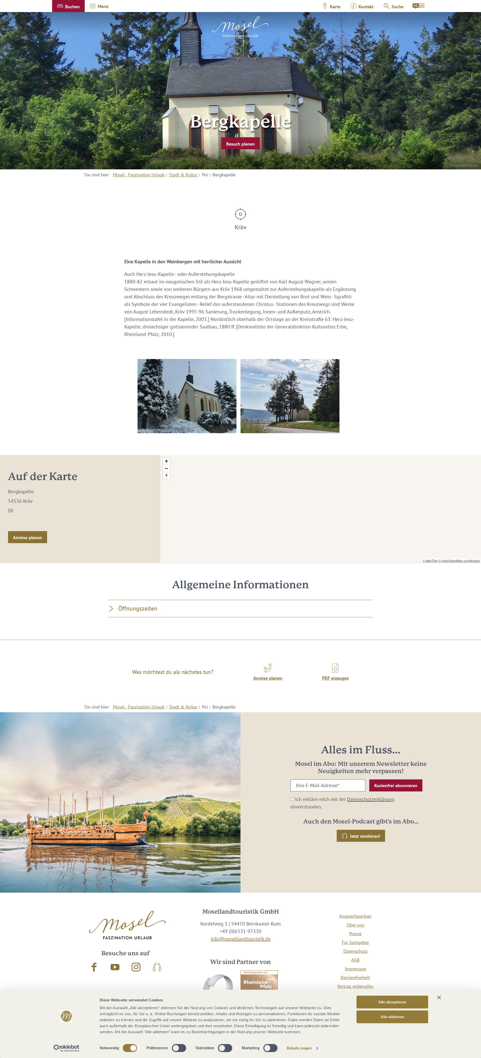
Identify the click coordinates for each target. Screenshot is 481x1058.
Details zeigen (299, 1048)
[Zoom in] (166, 461)
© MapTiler (430, 560)
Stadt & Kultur (183, 175)
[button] (68, 6)
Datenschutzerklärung (370, 799)
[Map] (320, 509)
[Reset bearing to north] (166, 475)
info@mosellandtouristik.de (241, 938)
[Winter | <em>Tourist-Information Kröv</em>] (187, 396)
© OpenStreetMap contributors (459, 560)
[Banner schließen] (439, 997)
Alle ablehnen (392, 1017)
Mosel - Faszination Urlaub (139, 175)
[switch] (179, 1048)
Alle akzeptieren (392, 1002)
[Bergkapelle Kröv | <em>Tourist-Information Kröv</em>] (290, 396)
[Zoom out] (166, 468)
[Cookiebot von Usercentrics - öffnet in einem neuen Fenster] (66, 1048)
